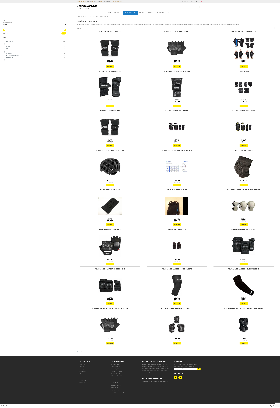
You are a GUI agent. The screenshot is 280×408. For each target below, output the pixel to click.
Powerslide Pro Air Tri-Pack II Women (243, 190)
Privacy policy (83, 380)
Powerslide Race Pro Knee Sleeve (177, 269)
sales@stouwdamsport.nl (117, 392)
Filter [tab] (4, 20)
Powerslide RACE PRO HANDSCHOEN (177, 150)
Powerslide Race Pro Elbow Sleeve (243, 269)
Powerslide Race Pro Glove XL (243, 32)
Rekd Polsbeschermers (110, 111)
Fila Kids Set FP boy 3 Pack (243, 111)
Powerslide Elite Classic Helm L (110, 150)
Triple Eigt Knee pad (177, 229)
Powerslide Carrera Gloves (110, 229)
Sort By (262, 28)
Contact (195, 1)
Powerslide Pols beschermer (110, 71)
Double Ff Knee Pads (244, 150)
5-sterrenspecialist (117, 1)
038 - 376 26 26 (115, 391)
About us (81, 366)
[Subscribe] (199, 369)
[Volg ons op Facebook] (175, 377)
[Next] (81, 352)
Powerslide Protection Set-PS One (110, 269)
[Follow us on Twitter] (180, 377)
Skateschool (82, 371)
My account (82, 364)
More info (110, 66)
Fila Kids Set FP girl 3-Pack (176, 111)
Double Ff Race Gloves (177, 190)
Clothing (81, 369)
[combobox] (190, 7)
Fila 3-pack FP (243, 71)
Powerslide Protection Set (243, 229)
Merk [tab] (5, 38)
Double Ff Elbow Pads (110, 190)
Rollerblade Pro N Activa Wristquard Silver (243, 308)
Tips (80, 373)
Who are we (190, 1)
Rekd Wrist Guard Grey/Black (177, 71)
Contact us (82, 382)
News (80, 375)
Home (79, 16)
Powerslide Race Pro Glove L (177, 32)
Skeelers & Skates (88, 16)
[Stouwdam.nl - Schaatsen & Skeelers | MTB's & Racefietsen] (87, 7)
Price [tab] (5, 24)
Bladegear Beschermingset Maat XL (177, 308)
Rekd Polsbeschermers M (110, 32)
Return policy (82, 378)
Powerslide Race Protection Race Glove (110, 308)
